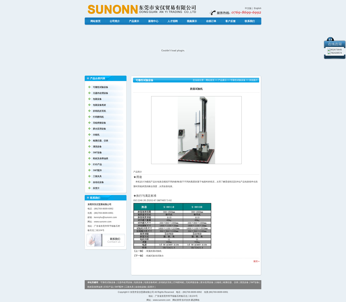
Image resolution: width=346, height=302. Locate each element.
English (257, 8)
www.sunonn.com (102, 221)
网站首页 (95, 21)
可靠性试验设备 (100, 87)
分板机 (96, 134)
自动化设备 (98, 182)
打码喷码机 (98, 117)
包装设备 (97, 99)
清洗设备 (97, 146)
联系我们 (250, 21)
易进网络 (195, 300)
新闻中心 (153, 21)
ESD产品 (97, 164)
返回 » (256, 261)
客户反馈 (230, 21)
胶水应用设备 (99, 128)
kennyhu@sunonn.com (105, 217)
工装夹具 (97, 176)
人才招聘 (173, 21)
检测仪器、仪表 (100, 140)
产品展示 (134, 21)
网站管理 (176, 300)
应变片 (96, 188)
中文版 (248, 8)
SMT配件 (97, 170)
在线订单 (211, 21)
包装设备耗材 (99, 105)
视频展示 (192, 21)
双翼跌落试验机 (153, 251)
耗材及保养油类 (100, 158)
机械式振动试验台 (155, 255)
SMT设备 (97, 152)
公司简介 (115, 21)
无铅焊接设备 (99, 123)
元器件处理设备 (100, 93)
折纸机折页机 (99, 111)
